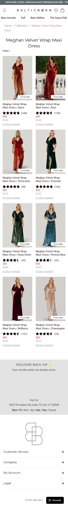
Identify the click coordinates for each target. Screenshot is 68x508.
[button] (4, 10)
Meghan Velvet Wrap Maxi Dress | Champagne (50, 326)
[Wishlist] (56, 10)
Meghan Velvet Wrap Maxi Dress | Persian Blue (50, 253)
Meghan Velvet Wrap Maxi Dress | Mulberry (15, 326)
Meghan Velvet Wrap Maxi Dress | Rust (48, 106)
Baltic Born (38, 500)
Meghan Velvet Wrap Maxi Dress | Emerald (48, 179)
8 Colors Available (11, 124)
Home (7, 25)
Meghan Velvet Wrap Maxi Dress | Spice (15, 106)
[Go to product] (17, 78)
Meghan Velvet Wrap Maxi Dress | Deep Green (17, 253)
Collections (21, 25)
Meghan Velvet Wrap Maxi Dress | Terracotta (16, 179)
